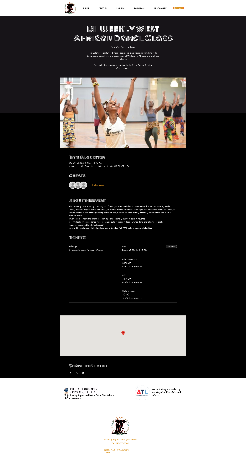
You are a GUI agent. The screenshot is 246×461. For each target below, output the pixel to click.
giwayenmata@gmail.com (124, 439)
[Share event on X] (76, 373)
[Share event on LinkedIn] (83, 373)
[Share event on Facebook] (70, 373)
